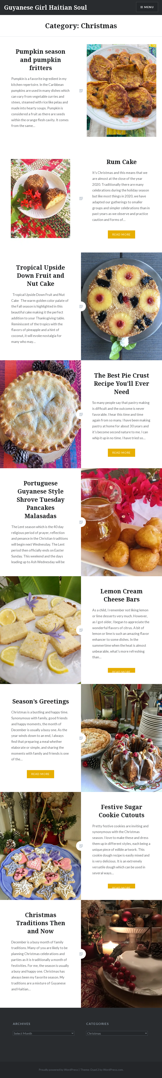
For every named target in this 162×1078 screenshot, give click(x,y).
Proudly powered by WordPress (58, 1069)
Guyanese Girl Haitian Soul (45, 7)
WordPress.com (113, 1069)
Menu (149, 7)
